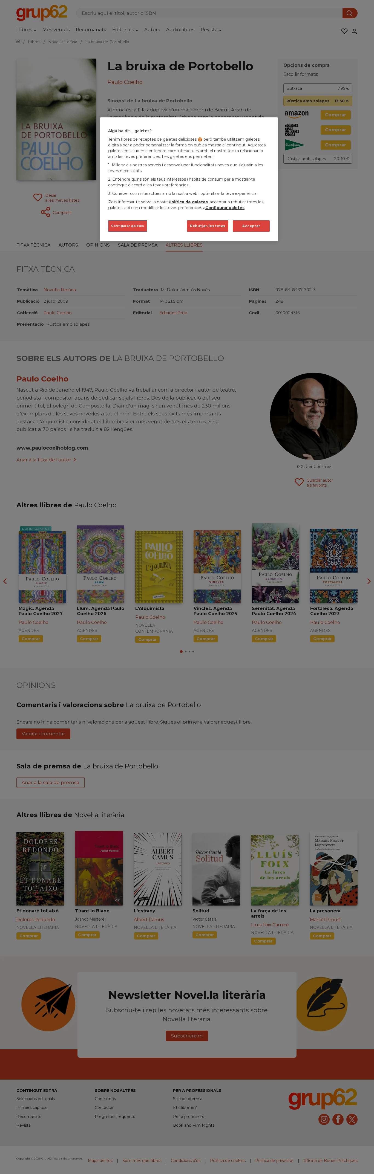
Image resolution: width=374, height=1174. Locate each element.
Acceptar (251, 226)
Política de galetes (188, 201)
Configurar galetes (127, 226)
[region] (189, 179)
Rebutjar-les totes (207, 226)
